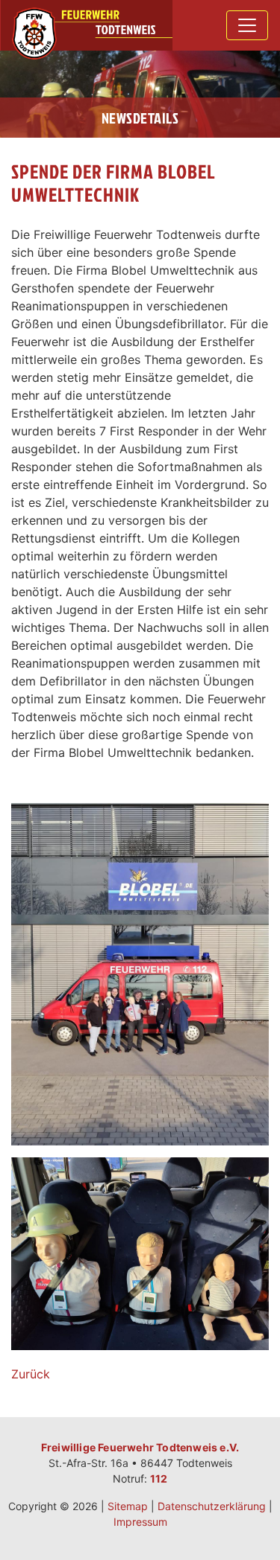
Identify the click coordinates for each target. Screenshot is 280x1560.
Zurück (30, 1373)
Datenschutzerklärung (212, 1506)
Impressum (140, 1521)
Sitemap (128, 1506)
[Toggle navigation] (247, 25)
